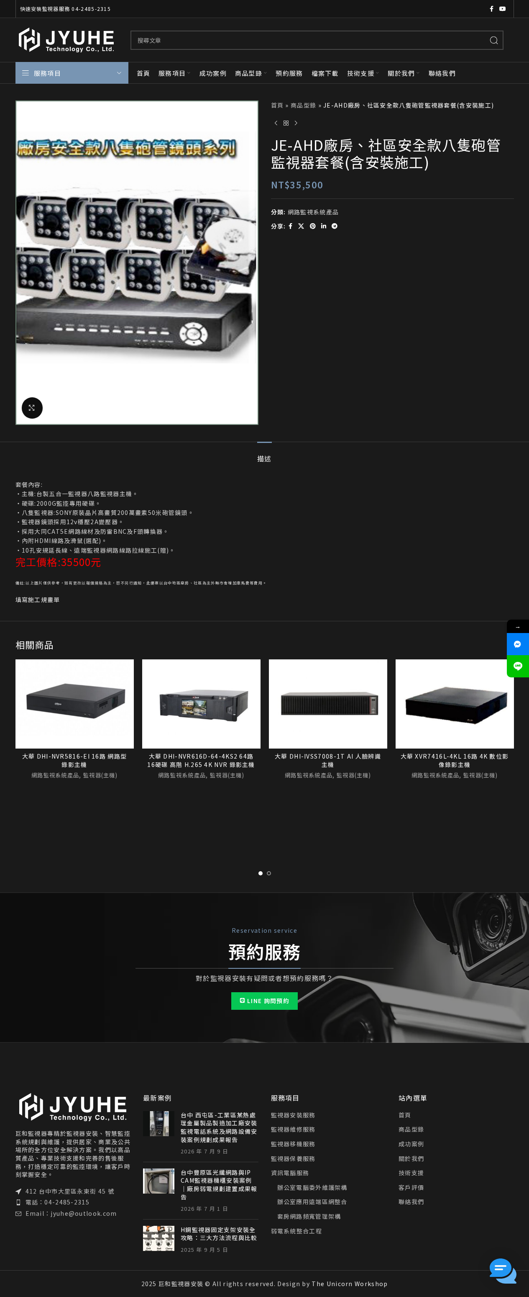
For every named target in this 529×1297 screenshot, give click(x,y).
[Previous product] (276, 123)
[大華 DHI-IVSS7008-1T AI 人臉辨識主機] (328, 704)
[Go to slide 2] (269, 873)
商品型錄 (303, 105)
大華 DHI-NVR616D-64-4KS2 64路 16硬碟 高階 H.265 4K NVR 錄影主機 (201, 760)
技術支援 (411, 1173)
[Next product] (296, 123)
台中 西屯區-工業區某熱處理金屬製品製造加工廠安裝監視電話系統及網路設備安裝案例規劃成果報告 (219, 1127)
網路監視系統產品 (313, 212)
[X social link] (301, 226)
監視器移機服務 (293, 1144)
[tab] (264, 454)
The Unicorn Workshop (350, 1283)
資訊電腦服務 (290, 1173)
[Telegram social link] (334, 226)
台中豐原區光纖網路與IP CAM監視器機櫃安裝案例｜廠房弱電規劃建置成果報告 (219, 1184)
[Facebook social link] (492, 8)
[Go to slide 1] (260, 873)
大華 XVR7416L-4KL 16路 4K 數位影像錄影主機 (455, 760)
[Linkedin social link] (324, 226)
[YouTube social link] (503, 8)
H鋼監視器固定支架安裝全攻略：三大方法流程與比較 (219, 1233)
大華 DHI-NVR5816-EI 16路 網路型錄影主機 (74, 760)
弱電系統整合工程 (296, 1231)
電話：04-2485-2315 (58, 1202)
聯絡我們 (411, 1202)
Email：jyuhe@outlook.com (71, 1213)
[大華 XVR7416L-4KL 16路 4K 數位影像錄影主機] (455, 704)
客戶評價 (411, 1187)
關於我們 (411, 1159)
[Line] (518, 666)
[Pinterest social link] (313, 226)
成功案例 (411, 1144)
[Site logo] (66, 39)
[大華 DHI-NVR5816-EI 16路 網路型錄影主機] (74, 704)
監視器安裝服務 (293, 1115)
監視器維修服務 (293, 1129)
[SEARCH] (493, 40)
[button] (503, 1271)
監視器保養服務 (293, 1159)
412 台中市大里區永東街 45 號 (70, 1191)
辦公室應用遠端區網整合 (312, 1202)
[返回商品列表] (286, 123)
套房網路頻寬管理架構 (309, 1216)
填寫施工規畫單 (37, 599)
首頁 (277, 105)
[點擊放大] (32, 407)
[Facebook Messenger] (518, 644)
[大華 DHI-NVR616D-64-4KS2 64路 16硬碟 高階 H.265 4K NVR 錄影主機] (201, 704)
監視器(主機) (100, 775)
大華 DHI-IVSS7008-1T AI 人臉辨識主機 (328, 760)
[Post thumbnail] (158, 1133)
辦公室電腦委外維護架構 (312, 1187)
